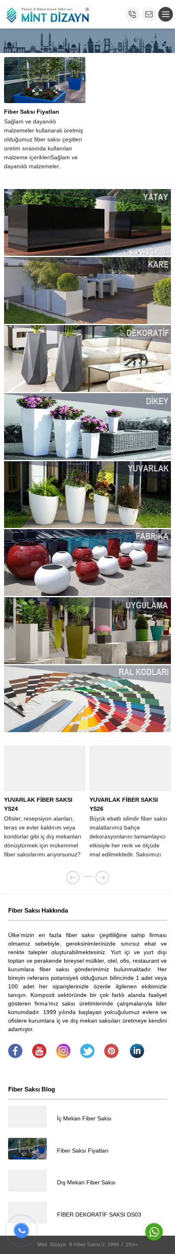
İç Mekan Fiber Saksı (84, 1118)
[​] (15, 1056)
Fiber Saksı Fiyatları (31, 111)
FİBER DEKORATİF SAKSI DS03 (99, 1214)
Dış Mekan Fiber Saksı (86, 1182)
